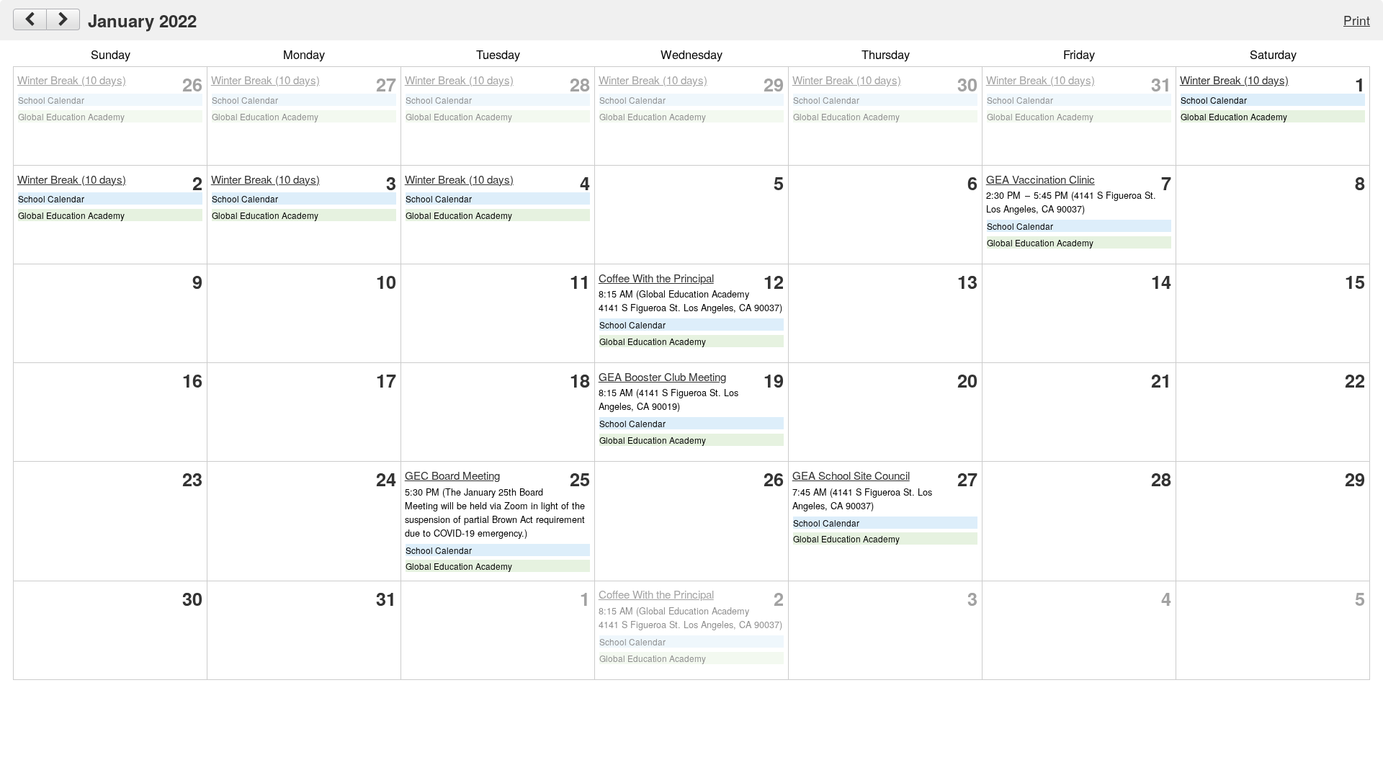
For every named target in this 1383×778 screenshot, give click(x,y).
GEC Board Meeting (452, 475)
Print (1356, 20)
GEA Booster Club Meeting (662, 376)
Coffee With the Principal (656, 277)
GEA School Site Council (851, 475)
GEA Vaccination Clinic (1040, 179)
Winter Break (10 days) (71, 79)
